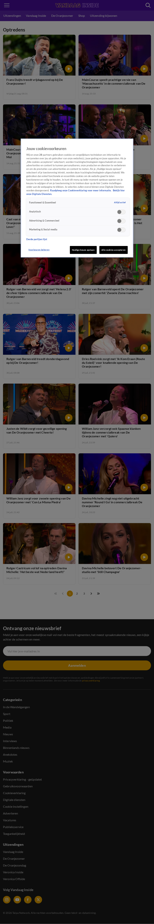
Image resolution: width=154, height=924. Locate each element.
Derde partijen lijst (36, 239)
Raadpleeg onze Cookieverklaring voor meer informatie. (81, 190)
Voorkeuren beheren (38, 249)
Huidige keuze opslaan (83, 250)
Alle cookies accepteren (113, 250)
